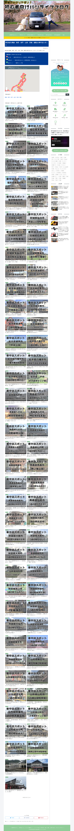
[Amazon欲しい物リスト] (63, 83)
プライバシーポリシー (59, 827)
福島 (20, 97)
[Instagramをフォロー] (57, 83)
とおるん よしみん (60, 63)
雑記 (48, 827)
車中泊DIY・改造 (43, 827)
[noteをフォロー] (61, 83)
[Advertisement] (26, 805)
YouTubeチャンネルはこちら (59, 150)
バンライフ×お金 (36, 827)
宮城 (18, 97)
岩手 (12, 97)
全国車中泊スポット (14, 827)
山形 (15, 97)
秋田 (9, 97)
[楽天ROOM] (66, 83)
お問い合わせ (52, 827)
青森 (6, 97)
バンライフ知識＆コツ (29, 827)
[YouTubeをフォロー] (59, 83)
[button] (67, 94)
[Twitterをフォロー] (54, 83)
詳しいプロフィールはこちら (59, 90)
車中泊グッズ (21, 827)
